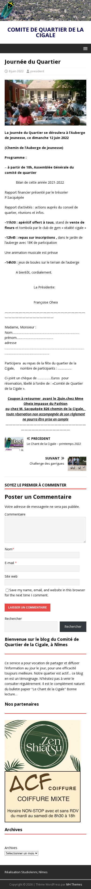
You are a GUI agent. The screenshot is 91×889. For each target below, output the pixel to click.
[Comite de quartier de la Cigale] (45, 18)
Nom (8, 549)
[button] (84, 48)
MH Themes (74, 884)
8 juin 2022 (16, 71)
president (37, 71)
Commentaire (15, 514)
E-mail (10, 563)
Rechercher (13, 618)
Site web (11, 576)
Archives (11, 848)
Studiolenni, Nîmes (34, 872)
